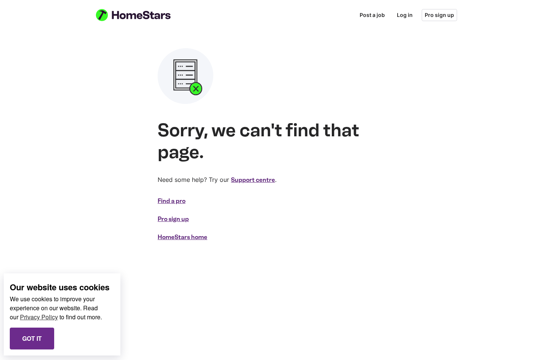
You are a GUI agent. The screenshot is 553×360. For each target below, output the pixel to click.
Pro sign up (439, 15)
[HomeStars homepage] (140, 15)
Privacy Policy (39, 317)
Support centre (253, 179)
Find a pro (171, 200)
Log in (405, 15)
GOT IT (32, 338)
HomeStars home (182, 237)
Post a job (372, 15)
